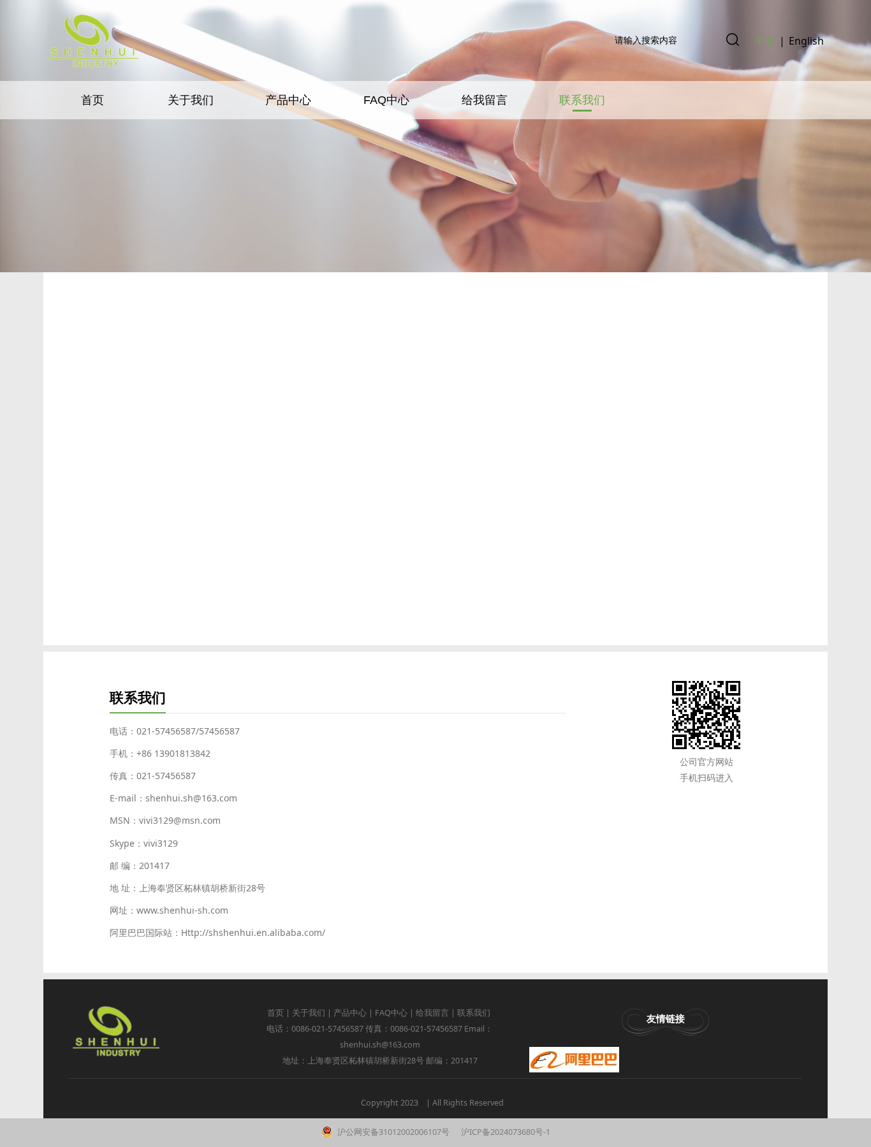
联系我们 (582, 100)
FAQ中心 (386, 100)
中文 (765, 41)
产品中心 (288, 100)
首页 (92, 100)
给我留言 (485, 100)
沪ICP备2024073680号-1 (504, 1132)
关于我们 (191, 100)
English (806, 41)
